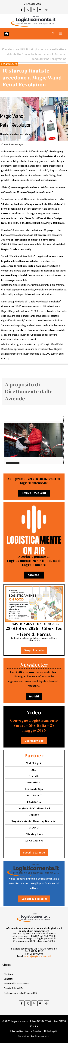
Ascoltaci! (34, 575)
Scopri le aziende (34, 852)
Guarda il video (34, 741)
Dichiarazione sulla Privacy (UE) (20, 993)
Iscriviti (34, 696)
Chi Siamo (9, 974)
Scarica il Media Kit (34, 493)
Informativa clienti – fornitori (26, 1031)
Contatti (8, 979)
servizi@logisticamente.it (37, 956)
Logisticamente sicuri (39, 192)
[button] (53, 34)
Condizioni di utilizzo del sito (33, 1036)
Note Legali (50, 1031)
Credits (34, 1026)
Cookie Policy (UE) (13, 988)
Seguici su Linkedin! (34, 899)
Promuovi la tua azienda (16, 984)
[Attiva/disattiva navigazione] (60, 34)
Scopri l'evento (34, 650)
